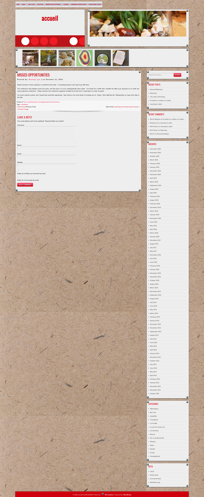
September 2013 (155, 331)
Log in (152, 471)
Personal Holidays (163, 134)
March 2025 (154, 160)
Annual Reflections (156, 89)
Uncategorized (43, 102)
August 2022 (154, 189)
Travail (152, 452)
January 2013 (154, 353)
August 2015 (154, 284)
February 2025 (155, 163)
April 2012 (153, 375)
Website (20, 162)
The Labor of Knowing (157, 97)
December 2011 (155, 386)
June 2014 (153, 306)
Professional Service (95, 4)
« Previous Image (22, 109)
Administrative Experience (53, 4)
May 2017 (153, 251)
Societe (152, 449)
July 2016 (153, 258)
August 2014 (154, 298)
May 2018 (153, 226)
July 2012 (153, 364)
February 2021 (155, 196)
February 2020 (155, 204)
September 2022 (155, 185)
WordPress (127, 495)
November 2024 (155, 174)
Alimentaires (154, 409)
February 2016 (155, 266)
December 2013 (155, 324)
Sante (152, 445)
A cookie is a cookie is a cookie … (161, 100)
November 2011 (155, 390)
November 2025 (155, 152)
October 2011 (154, 393)
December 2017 (155, 240)
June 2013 (153, 342)
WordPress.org (155, 482)
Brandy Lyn (34, 79)
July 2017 (153, 247)
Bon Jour (153, 412)
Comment (20, 125)
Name (19, 145)
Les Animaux (154, 430)
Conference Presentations (78, 4)
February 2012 (155, 379)
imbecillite (153, 416)
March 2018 (154, 233)
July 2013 (153, 339)
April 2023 (153, 178)
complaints (24, 104)
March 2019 (154, 211)
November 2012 (155, 357)
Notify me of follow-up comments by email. (31, 173)
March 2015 (154, 288)
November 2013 (155, 328)
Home (18, 4)
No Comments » (54, 102)
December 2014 (155, 291)
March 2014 (154, 313)
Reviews (153, 441)
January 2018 (154, 236)
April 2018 (153, 229)
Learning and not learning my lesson (126, 107)
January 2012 (154, 382)
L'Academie (154, 420)
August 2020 (154, 200)
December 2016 (155, 255)
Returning (153, 93)
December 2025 (155, 149)
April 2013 (153, 350)
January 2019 (154, 214)
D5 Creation (108, 495)
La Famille (153, 423)
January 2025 (154, 167)
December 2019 (155, 207)
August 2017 (154, 244)
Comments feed (155, 478)
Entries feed (154, 475)
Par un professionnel (30, 102)
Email (19, 154)
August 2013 (154, 335)
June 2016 (153, 262)
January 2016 (154, 269)
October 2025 (154, 156)
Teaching (65, 4)
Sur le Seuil (31, 4)
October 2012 (154, 361)
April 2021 (153, 193)
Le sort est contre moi (157, 427)
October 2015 (154, 280)
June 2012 (153, 368)
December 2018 (155, 218)
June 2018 (153, 222)
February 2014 (155, 317)
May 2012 (153, 372)
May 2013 (153, 346)
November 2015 (155, 277)
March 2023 (154, 182)
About (24, 4)
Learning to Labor (156, 104)
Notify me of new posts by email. (28, 180)
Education (40, 4)
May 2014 (153, 309)
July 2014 (153, 302)
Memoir (152, 434)
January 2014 (154, 320)
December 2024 (155, 171)
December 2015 (155, 273)
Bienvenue (21, 107)
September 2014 (155, 295)
